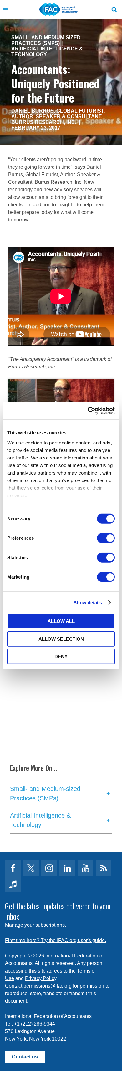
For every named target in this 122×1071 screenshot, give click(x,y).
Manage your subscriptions (35, 925)
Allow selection (61, 638)
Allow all (61, 621)
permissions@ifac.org (47, 986)
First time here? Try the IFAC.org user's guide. (55, 940)
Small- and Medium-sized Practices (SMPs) (46, 40)
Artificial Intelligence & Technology (47, 51)
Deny (61, 656)
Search (114, 9)
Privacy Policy (40, 978)
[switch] (106, 538)
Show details (88, 602)
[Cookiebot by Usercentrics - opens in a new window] (88, 410)
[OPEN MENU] (5, 9)
